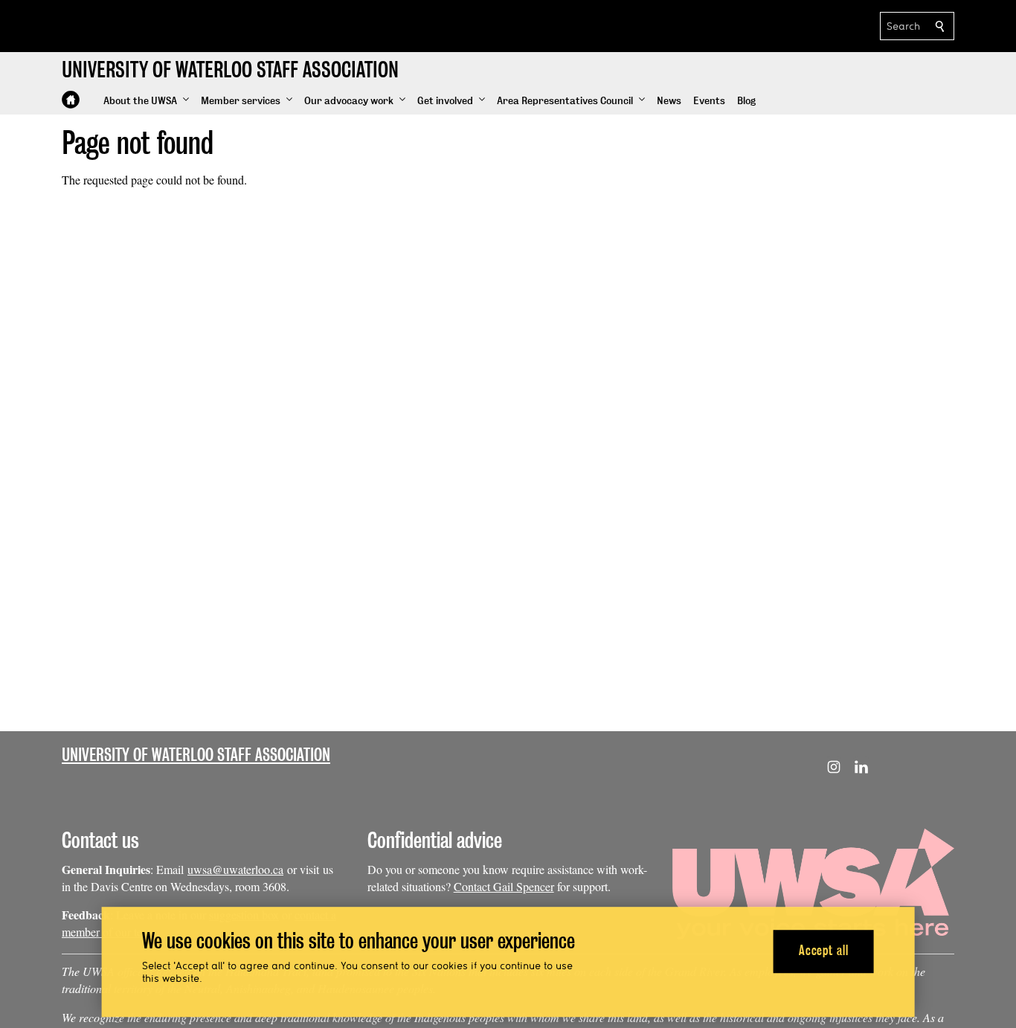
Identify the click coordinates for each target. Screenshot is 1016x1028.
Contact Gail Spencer (504, 886)
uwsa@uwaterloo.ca (235, 869)
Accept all (824, 951)
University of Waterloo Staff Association (196, 755)
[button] (146, 101)
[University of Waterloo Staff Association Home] (71, 100)
